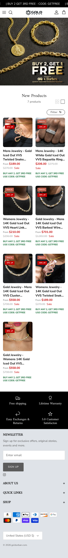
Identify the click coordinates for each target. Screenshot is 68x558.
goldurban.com (19, 545)
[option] (34, 51)
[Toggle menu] (4, 12)
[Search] (12, 12)
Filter (54, 112)
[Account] (55, 12)
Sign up (13, 467)
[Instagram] (4, 474)
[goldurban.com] (34, 12)
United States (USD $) (20, 535)
